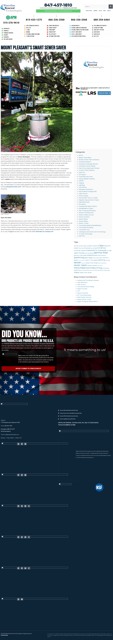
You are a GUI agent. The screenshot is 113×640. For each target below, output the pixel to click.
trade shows (100, 265)
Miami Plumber (82, 289)
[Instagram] (28, 506)
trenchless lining (94, 268)
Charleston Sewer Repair (87, 166)
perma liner (101, 252)
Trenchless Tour (84, 229)
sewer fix (83, 263)
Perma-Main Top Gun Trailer (88, 198)
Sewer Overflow (84, 217)
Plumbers (82, 204)
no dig (109, 250)
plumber (99, 258)
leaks (92, 248)
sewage (108, 260)
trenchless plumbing (97, 270)
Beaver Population (85, 157)
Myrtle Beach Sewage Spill (88, 191)
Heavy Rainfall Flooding (87, 179)
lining (95, 248)
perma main (78, 255)
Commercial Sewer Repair (85, 286)
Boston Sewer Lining (84, 299)
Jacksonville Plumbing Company (88, 280)
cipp (100, 245)
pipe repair (88, 258)
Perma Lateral (83, 196)
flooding (81, 248)
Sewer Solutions (82, 293)
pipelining (79, 257)
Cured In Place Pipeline (87, 170)
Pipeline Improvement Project (89, 200)
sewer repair (80, 265)
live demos (101, 248)
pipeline (90, 255)
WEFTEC (82, 236)
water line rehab (86, 272)
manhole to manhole (96, 250)
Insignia (81, 183)
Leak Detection (82, 282)
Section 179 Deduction (86, 212)
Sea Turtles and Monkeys (87, 210)
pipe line (97, 255)
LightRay (82, 185)
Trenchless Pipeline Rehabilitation (90, 225)
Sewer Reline (83, 219)
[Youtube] (25, 444)
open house (79, 253)
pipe (85, 255)
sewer (77, 262)
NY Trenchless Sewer (84, 295)
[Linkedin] (22, 444)
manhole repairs (80, 250)
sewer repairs (92, 265)
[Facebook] (18, 444)
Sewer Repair (83, 221)
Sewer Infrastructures (86, 215)
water (76, 272)
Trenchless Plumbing (86, 227)
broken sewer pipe (80, 246)
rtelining (101, 260)
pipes (94, 257)
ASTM (81, 155)
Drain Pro (82, 172)
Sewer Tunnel (83, 223)
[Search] (111, 6)
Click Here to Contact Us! (44, 231)
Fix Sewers (82, 174)
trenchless (79, 267)
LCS (78, 291)
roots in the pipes (91, 260)
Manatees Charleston (86, 189)
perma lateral (89, 253)
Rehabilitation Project (86, 208)
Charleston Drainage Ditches (88, 164)
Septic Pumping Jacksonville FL (87, 301)
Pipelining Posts (84, 202)
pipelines (103, 255)
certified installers (92, 246)
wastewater (106, 270)
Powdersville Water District (88, 206)
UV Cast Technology (85, 234)
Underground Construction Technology (92, 232)
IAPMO (81, 181)
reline (105, 258)
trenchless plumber (86, 270)
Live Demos (82, 187)
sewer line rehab (92, 263)
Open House (83, 193)
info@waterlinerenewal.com (11, 434)
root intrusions (81, 260)
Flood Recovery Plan (86, 176)
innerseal (87, 248)
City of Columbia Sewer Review (89, 168)
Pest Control (81, 284)
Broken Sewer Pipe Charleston (89, 159)
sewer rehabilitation (102, 263)
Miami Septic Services (84, 297)
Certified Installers (85, 162)
